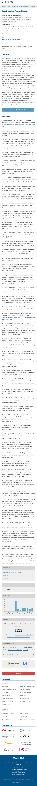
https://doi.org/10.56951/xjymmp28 (11, 40)
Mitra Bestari (5, 686)
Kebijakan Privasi (24, 698)
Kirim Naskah (18, 673)
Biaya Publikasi (6, 692)
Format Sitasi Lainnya (10, 655)
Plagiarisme (23, 695)
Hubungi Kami (6, 705)
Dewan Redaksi (24, 683)
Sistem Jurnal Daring (7, 701)
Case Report (23, 717)
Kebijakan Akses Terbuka (9, 689)
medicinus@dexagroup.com (18, 774)
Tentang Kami (5, 683)
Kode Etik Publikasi (25, 689)
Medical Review (7, 578)
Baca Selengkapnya (18, 110)
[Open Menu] (34, 2)
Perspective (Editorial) (8, 714)
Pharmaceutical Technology (27, 720)
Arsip (9, 6)
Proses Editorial (6, 695)
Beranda (4, 6)
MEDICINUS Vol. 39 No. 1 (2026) (20, 6)
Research (4, 717)
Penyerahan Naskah (25, 692)
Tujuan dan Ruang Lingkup (27, 686)
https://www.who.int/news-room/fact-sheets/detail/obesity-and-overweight (18, 125)
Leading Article (24, 714)
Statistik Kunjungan (25, 701)
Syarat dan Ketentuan (8, 698)
